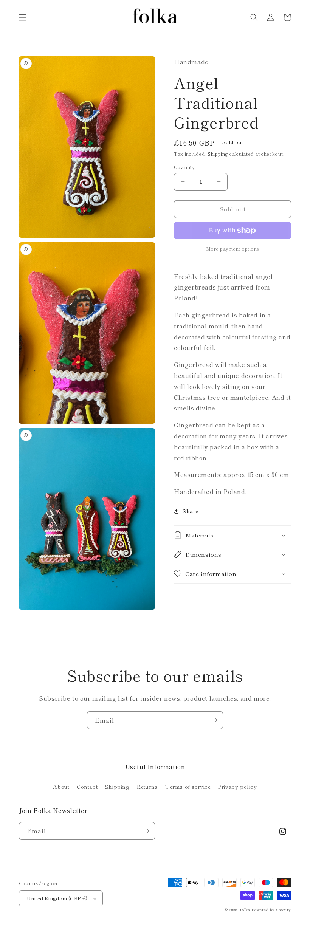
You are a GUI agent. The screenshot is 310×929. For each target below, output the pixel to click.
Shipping (218, 153)
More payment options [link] (232, 248)
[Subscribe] (214, 720)
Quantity (184, 166)
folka (245, 909)
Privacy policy (237, 786)
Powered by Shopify (271, 909)
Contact (87, 786)
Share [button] (190, 511)
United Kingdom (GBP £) (57, 898)
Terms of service (188, 786)
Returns (147, 786)
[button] (22, 17)
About (61, 786)
